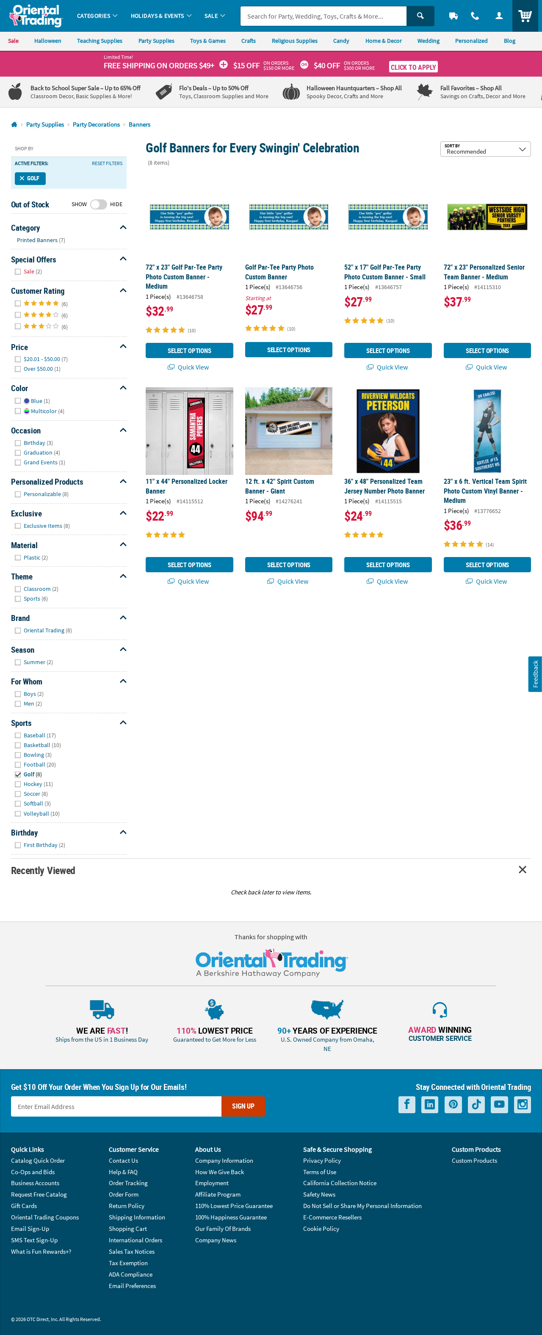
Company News (215, 1240)
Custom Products (474, 1160)
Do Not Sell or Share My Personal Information (362, 1206)
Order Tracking (128, 1183)
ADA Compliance (130, 1274)
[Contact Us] (475, 16)
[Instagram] (522, 1104)
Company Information (224, 1160)
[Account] (499, 16)
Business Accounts (35, 1183)
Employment (212, 1183)
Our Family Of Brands (223, 1229)
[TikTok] (476, 1104)
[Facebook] (406, 1104)
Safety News (319, 1194)
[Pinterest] (453, 1104)
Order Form (123, 1194)
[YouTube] (499, 1104)
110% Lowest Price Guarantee (234, 1206)
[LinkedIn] (429, 1104)
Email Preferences (132, 1286)
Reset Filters (107, 163)
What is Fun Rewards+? (41, 1251)
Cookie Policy (321, 1229)
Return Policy (126, 1206)
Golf (33, 178)
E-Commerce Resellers (332, 1217)
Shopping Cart (128, 1229)
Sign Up (243, 1106)
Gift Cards (24, 1206)
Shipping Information (137, 1217)
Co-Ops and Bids (33, 1172)
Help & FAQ (123, 1172)
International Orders (135, 1240)
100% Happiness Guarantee (231, 1217)
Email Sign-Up (30, 1229)
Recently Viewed (43, 870)
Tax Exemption (128, 1263)
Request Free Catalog (39, 1194)
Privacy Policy (322, 1160)
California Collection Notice (339, 1183)
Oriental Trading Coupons (45, 1217)
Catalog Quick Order (38, 1160)
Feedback (535, 674)
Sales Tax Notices (132, 1251)
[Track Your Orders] (454, 16)
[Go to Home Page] (14, 125)
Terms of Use (319, 1172)
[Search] (420, 16)
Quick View (193, 367)
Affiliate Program (218, 1194)
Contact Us (123, 1160)
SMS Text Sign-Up (34, 1240)
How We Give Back (219, 1172)
